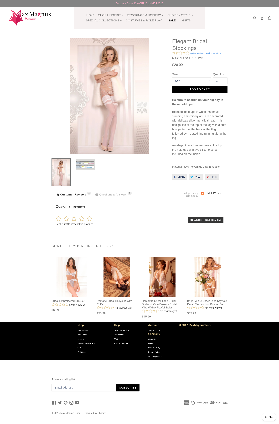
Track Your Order (121, 343)
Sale (79, 348)
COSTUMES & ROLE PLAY (146, 20)
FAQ (116, 339)
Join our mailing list (63, 379)
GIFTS (188, 20)
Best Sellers (82, 335)
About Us (152, 339)
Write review (197, 53)
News (150, 343)
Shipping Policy (154, 356)
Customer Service (121, 330)
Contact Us (119, 335)
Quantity (218, 74)
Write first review (207, 220)
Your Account (154, 330)
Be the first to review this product (74, 224)
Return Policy (154, 352)
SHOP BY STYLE (180, 15)
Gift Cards (82, 352)
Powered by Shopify (95, 413)
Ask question (213, 53)
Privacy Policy (154, 348)
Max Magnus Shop (70, 413)
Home (90, 15)
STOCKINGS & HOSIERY (146, 15)
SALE (174, 20)
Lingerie (81, 339)
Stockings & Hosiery (86, 343)
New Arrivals (83, 330)
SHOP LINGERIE (111, 15)
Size (175, 74)
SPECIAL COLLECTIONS (104, 20)
